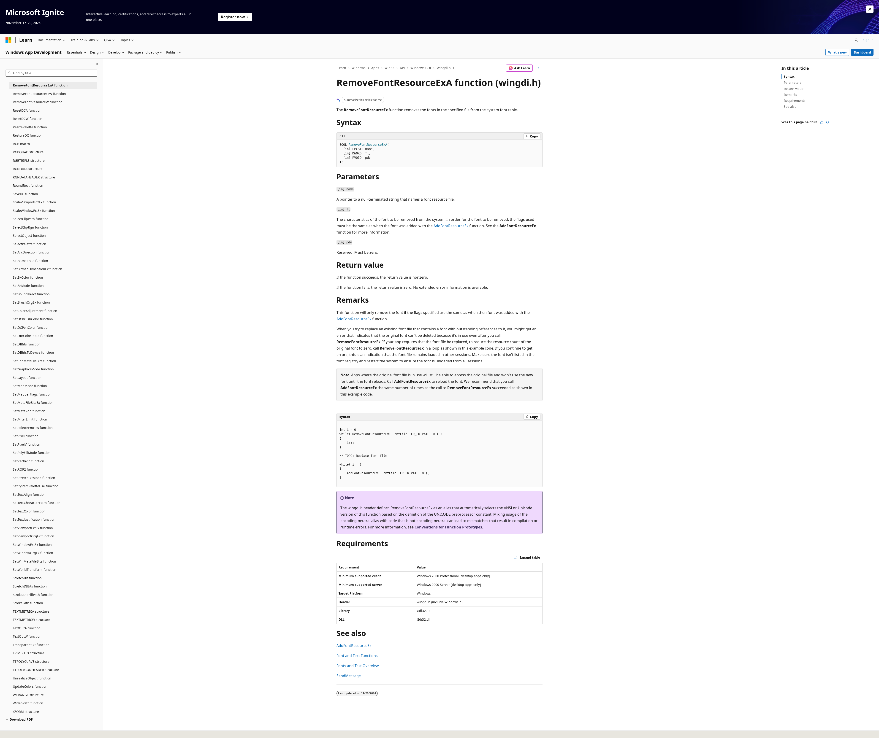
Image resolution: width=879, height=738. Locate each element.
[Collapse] (97, 64)
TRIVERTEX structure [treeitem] (28, 653)
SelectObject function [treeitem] (29, 235)
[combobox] (51, 73)
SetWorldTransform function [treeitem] (34, 569)
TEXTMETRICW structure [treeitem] (31, 619)
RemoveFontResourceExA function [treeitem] (40, 85)
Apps (375, 68)
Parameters (792, 82)
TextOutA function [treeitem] (27, 628)
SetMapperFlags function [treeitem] (32, 394)
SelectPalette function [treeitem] (29, 244)
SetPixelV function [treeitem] (26, 444)
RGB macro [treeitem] (21, 144)
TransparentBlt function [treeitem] (31, 645)
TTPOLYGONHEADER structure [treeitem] (36, 670)
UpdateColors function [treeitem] (30, 686)
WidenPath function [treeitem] (28, 703)
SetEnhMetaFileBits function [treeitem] (34, 361)
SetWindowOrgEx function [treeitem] (33, 553)
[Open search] (856, 40)
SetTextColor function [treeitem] (29, 511)
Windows (359, 68)
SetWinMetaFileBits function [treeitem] (34, 561)
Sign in (868, 40)
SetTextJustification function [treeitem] (34, 519)
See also (790, 106)
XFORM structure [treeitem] (26, 711)
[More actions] (538, 68)
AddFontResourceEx (451, 225)
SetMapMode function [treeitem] (30, 386)
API (402, 68)
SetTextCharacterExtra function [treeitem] (36, 503)
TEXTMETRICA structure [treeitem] (31, 611)
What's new (837, 52)
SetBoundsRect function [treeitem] (31, 294)
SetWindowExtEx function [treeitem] (32, 544)
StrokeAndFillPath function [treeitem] (33, 595)
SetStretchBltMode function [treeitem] (34, 478)
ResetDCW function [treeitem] (27, 118)
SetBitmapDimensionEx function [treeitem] (37, 269)
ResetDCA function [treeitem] (27, 110)
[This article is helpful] (822, 122)
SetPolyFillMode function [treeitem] (32, 452)
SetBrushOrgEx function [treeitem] (31, 302)
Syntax (789, 76)
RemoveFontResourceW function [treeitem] (37, 102)
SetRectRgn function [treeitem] (28, 461)
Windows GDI (420, 68)
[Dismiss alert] (870, 9)
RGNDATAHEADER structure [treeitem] (34, 177)
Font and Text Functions (357, 655)
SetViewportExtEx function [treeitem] (33, 528)
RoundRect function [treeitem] (28, 185)
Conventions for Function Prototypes (448, 527)
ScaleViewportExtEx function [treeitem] (34, 202)
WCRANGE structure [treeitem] (28, 695)
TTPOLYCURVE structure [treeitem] (31, 661)
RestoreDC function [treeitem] (28, 135)
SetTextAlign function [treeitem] (29, 494)
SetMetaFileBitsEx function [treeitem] (33, 402)
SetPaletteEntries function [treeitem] (33, 428)
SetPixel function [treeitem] (25, 436)
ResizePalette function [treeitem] (30, 127)
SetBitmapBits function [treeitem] (30, 261)
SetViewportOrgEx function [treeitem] (33, 536)
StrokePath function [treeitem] (28, 603)
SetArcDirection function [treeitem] (31, 252)
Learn (341, 68)
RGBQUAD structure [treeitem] (28, 152)
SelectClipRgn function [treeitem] (30, 227)
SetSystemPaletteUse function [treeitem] (36, 486)
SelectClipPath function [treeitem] (31, 219)
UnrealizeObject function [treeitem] (32, 678)
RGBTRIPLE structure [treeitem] (29, 160)
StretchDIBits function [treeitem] (30, 586)
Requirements (795, 100)
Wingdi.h (444, 68)
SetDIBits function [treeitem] (27, 344)
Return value (793, 88)
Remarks (790, 94)
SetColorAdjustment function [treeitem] (35, 311)
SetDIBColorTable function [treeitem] (33, 336)
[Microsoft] (8, 40)
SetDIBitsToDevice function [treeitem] (33, 352)
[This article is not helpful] (827, 122)
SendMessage (348, 675)
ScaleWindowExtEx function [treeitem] (34, 210)
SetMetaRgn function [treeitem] (29, 411)
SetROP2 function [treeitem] (26, 469)
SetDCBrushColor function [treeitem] (33, 319)
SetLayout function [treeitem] (27, 377)
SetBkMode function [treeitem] (28, 285)
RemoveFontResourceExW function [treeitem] (39, 94)
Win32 (389, 68)
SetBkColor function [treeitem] (28, 277)
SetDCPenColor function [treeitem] (31, 327)
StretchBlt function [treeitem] (27, 578)
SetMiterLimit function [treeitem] (30, 419)
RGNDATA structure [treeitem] (28, 169)
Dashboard (862, 52)
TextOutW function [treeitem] (27, 636)
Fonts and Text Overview (357, 665)
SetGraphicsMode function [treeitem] (33, 369)
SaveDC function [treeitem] (25, 194)
